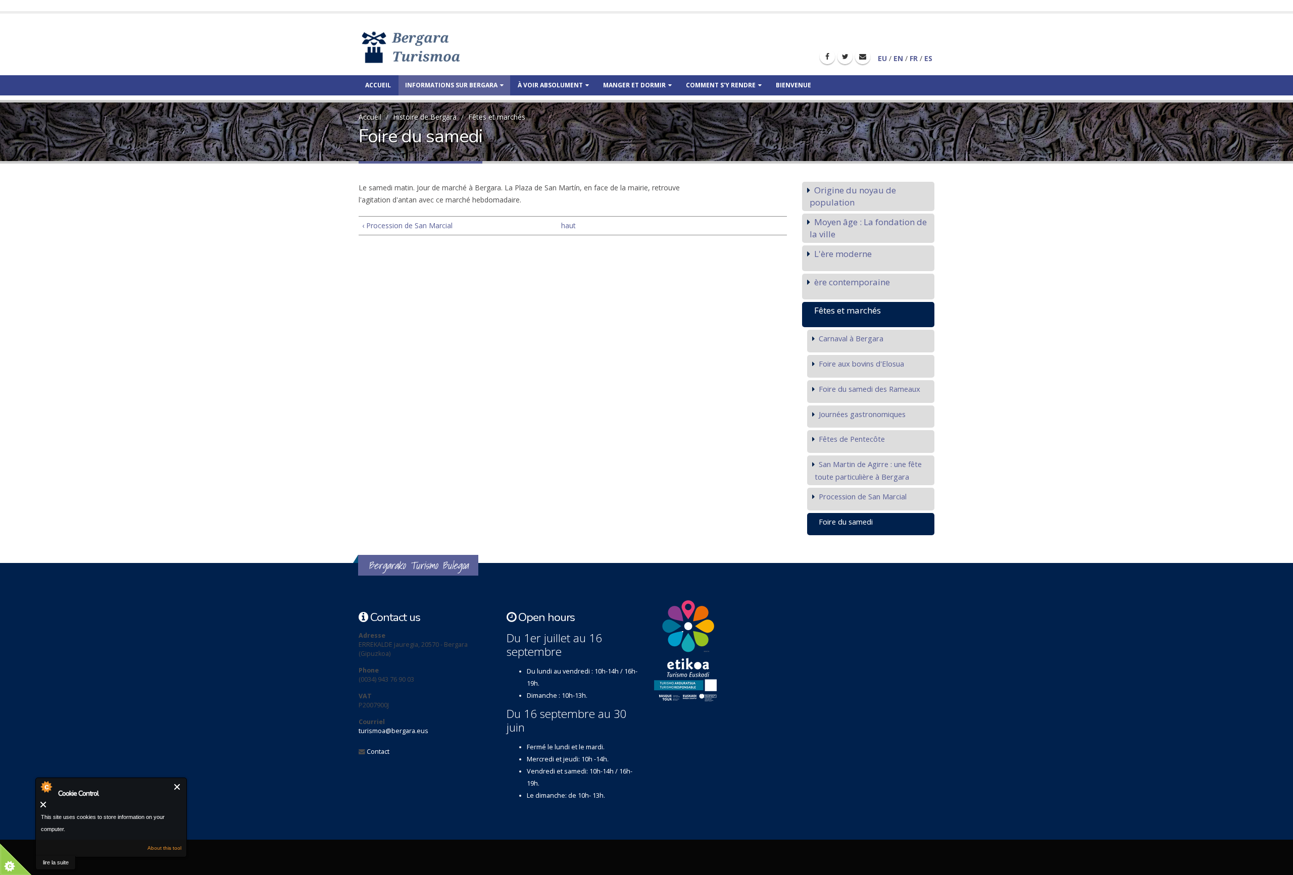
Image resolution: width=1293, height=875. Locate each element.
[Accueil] (425, 47)
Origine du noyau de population (853, 196)
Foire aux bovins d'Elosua (861, 363)
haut (568, 225)
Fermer (177, 787)
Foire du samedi (846, 522)
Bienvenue (793, 85)
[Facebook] (827, 56)
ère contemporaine (852, 282)
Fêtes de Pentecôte (852, 439)
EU (882, 58)
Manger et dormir (634, 85)
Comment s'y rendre (721, 85)
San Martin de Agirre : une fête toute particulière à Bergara (868, 470)
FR (914, 58)
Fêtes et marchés (496, 117)
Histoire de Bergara (425, 117)
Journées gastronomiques (862, 414)
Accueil (378, 85)
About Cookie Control (46, 786)
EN (898, 58)
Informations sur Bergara (451, 85)
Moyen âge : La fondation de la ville (868, 228)
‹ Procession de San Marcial (407, 225)
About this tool (164, 848)
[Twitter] (845, 56)
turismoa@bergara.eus (393, 731)
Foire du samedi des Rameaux (869, 389)
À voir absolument (550, 85)
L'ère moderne (843, 254)
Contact (378, 751)
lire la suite (56, 862)
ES (928, 58)
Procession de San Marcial (863, 496)
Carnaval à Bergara (851, 338)
